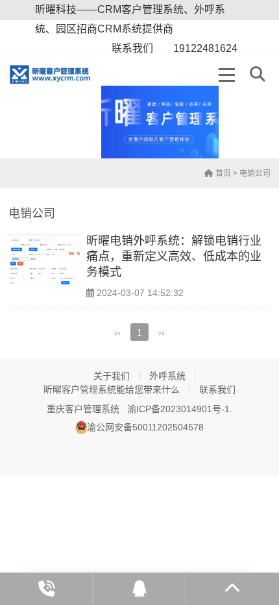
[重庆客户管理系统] (54, 74)
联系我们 (217, 389)
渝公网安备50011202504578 (145, 427)
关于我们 (111, 376)
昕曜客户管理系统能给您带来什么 (111, 389)
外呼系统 (167, 376)
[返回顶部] (232, 589)
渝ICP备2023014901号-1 (178, 409)
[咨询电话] (46, 589)
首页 (222, 173)
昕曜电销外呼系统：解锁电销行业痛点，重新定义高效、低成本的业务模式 (173, 256)
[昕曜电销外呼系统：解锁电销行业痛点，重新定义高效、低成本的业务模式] (44, 260)
